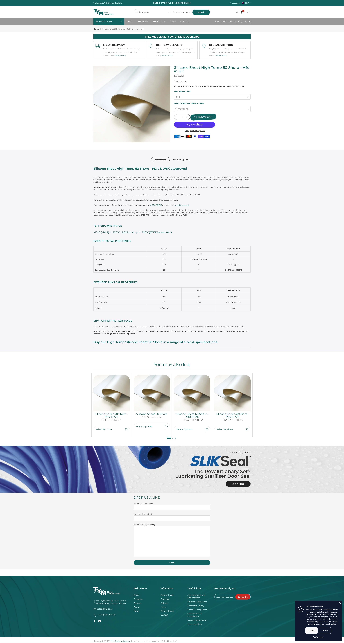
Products (138, 599)
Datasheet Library (195, 605)
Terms (163, 607)
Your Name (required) (143, 504)
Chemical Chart (194, 624)
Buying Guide (167, 595)
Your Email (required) (143, 514)
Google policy (330, 624)
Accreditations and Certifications (196, 596)
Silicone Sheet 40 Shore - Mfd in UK (111, 415)
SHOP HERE (238, 484)
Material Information (197, 620)
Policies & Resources (197, 602)
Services (137, 603)
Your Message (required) (144, 525)
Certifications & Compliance (194, 614)
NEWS (173, 22)
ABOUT (130, 22)
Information (160, 160)
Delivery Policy (120, 55)
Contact (164, 615)
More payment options (195, 131)
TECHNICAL (158, 22)
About (136, 607)
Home (96, 29)
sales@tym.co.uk (244, 22)
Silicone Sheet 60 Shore (152, 414)
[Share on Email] (99, 621)
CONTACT (184, 22)
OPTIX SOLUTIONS (168, 641)
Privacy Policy (167, 611)
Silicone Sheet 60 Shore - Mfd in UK (192, 415)
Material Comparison (197, 609)
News (136, 611)
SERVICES (142, 22)
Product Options (181, 160)
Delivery (164, 603)
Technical (165, 599)
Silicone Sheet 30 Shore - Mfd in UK (232, 415)
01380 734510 (156, 205)
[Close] (339, 602)
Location (236, 3)
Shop (136, 595)
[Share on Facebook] (94, 621)
